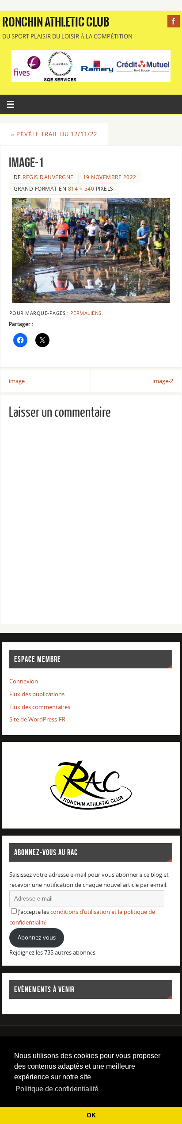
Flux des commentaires (39, 707)
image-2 (162, 381)
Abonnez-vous (37, 937)
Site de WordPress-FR (37, 719)
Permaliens (86, 313)
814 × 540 (81, 188)
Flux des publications (36, 694)
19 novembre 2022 (109, 177)
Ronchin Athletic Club (56, 22)
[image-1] (91, 250)
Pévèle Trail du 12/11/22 (54, 134)
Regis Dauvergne (48, 177)
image (17, 381)
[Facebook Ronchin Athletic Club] (173, 21)
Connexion (23, 681)
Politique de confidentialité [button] (57, 1089)
